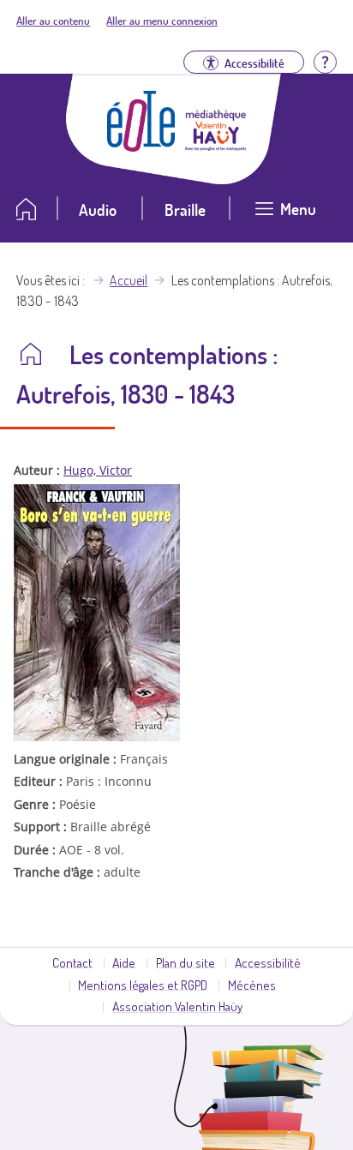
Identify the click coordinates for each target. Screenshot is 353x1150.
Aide (123, 962)
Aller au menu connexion (162, 20)
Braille (185, 209)
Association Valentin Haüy (177, 1006)
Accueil (128, 280)
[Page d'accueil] (141, 146)
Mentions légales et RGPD (142, 984)
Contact (72, 962)
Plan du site (185, 962)
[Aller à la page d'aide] (325, 60)
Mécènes (252, 984)
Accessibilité (268, 962)
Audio (98, 209)
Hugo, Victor (97, 470)
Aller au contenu (53, 20)
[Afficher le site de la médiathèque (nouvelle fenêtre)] (216, 145)
